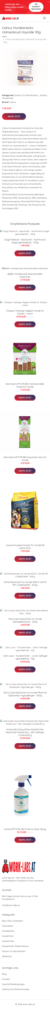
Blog (4, 974)
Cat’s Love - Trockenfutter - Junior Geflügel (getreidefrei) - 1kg (25, 657)
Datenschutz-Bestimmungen (15, 989)
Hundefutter (8, 98)
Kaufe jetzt (14, 116)
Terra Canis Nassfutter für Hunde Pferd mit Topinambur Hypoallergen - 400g (25, 694)
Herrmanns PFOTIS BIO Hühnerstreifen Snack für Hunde (25, 385)
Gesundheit (7, 926)
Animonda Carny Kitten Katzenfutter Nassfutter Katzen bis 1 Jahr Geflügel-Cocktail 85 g (25, 732)
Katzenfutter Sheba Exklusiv (15, 946)
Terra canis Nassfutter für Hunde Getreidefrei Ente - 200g (25, 620)
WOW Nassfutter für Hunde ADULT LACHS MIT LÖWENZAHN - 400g (25, 583)
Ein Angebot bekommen (36, 6)
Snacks (43, 95)
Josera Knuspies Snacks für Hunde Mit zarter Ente (25, 546)
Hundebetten (8, 931)
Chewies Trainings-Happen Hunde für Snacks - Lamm (25, 312)
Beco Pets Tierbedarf (12, 921)
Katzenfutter (8, 941)
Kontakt (6, 979)
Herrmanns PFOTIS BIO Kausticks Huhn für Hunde (25, 458)
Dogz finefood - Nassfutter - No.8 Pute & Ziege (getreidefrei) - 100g (25, 241)
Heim (4, 36)
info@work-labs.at (11, 905)
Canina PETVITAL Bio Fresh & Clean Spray (25, 829)
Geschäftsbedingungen (13, 984)
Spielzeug (6, 956)
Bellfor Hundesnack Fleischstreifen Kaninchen (25, 275)
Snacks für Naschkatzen (26, 95)
